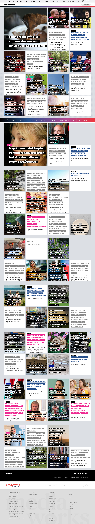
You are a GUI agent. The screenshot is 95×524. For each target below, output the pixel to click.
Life (13, 1)
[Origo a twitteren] (78, 473)
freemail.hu (71, 504)
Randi (64, 1)
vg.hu (30, 515)
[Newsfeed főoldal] (9, 473)
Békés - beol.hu (12, 498)
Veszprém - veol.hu (33, 494)
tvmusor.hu (51, 513)
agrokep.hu (31, 517)
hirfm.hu (71, 518)
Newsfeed (33, 1)
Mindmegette (19, 1)
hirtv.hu (30, 506)
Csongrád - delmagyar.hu (14, 501)
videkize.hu (51, 511)
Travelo (46, 1)
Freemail (39, 1)
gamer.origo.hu (52, 499)
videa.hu (71, 508)
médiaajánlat (86, 477)
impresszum (81, 477)
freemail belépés (86, 4)
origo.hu (30, 508)
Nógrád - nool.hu (12, 514)
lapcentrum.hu (72, 509)
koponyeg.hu (72, 506)
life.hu (70, 496)
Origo (9, 1)
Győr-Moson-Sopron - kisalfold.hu (16, 506)
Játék (78, 1)
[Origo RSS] (86, 473)
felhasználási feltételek (67, 477)
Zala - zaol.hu (32, 496)
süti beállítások (76, 477)
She (57, 1)
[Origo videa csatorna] (83, 473)
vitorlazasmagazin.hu (53, 509)
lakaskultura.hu (52, 498)
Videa (27, 1)
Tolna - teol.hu (12, 519)
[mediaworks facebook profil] (84, 485)
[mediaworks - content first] (13, 485)
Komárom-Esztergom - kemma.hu (16, 513)
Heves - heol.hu (12, 509)
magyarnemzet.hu (33, 503)
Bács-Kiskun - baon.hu (13, 494)
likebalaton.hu (52, 501)
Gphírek (52, 1)
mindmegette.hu (52, 504)
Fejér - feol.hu (12, 504)
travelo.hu (51, 506)
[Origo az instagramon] (80, 473)
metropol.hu (71, 494)
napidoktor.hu (52, 503)
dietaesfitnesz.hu (52, 508)
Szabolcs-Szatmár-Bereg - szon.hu (16, 518)
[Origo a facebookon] (75, 473)
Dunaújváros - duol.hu (13, 503)
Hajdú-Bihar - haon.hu (13, 508)
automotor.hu (52, 496)
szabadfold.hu (32, 504)
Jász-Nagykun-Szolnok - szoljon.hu (16, 511)
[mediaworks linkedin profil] (87, 485)
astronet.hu (51, 494)
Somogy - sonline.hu (13, 516)
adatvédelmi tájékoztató (58, 477)
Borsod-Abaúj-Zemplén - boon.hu (16, 499)
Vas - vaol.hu (31, 492)
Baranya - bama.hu (13, 496)
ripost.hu (71, 492)
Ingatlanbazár (71, 1)
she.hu (70, 497)
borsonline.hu (52, 520)
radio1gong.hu (72, 517)
